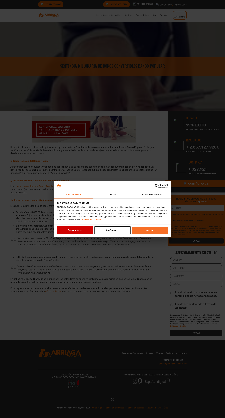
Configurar (111, 230)
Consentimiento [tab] (73, 194)
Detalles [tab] (112, 194)
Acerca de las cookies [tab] (152, 194)
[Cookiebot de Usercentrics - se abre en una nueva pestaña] (156, 186)
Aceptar (150, 230)
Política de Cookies (91, 220)
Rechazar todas (75, 230)
